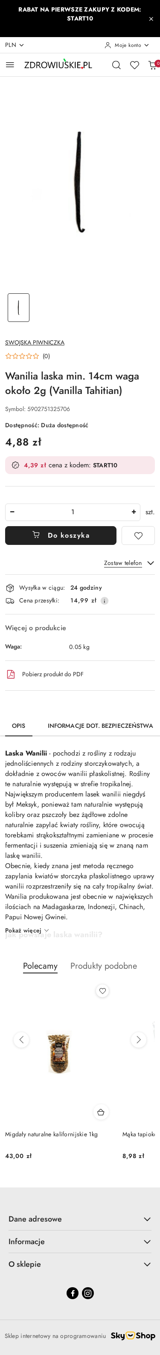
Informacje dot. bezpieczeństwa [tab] (100, 725)
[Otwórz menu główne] (10, 64)
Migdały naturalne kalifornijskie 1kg (51, 1134)
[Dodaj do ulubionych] (138, 535)
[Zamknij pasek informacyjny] (151, 19)
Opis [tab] (19, 725)
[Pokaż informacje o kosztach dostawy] (104, 600)
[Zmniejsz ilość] (12, 512)
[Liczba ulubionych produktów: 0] (134, 65)
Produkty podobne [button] (103, 966)
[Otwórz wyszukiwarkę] (116, 65)
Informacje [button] (27, 1241)
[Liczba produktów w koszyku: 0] (152, 65)
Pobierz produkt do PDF (53, 674)
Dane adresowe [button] (35, 1219)
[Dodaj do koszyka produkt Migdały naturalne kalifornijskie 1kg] (101, 1112)
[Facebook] (73, 1293)
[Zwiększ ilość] (133, 512)
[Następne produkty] (138, 1039)
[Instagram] (88, 1293)
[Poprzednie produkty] (21, 1039)
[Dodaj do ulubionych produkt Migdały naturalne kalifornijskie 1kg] (102, 990)
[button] (27, 356)
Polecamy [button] (40, 966)
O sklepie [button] (25, 1264)
